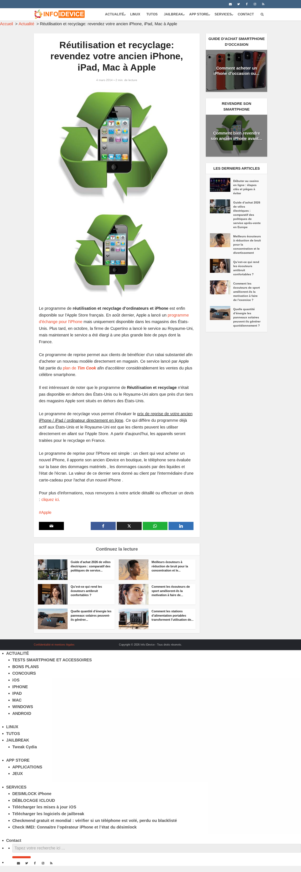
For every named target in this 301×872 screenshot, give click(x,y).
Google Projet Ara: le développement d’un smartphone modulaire (146, 643)
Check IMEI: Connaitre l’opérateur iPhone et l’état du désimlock (74, 827)
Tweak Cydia (24, 747)
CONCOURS (24, 673)
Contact (246, 14)
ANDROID (21, 713)
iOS (15, 680)
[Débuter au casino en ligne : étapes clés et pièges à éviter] (221, 185)
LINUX (135, 14)
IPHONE (20, 687)
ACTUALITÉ (114, 14)
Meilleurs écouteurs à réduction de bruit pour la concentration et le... (170, 566)
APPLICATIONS (27, 767)
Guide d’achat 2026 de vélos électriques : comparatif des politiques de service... (91, 566)
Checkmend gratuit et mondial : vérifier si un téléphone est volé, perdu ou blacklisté (94, 820)
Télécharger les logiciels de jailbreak (48, 813)
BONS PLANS (25, 666)
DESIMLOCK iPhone (31, 793)
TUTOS (152, 14)
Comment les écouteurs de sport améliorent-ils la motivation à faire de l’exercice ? (246, 292)
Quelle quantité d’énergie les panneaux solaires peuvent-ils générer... (91, 615)
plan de (79, 368)
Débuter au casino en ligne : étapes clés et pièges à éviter (246, 187)
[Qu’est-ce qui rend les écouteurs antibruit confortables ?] (221, 266)
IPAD (17, 693)
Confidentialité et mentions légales (54, 644)
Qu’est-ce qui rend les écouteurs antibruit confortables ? (86, 591)
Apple (46, 512)
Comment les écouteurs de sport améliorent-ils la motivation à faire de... (171, 591)
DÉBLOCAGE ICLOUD (33, 800)
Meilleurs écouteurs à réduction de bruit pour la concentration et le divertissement (247, 244)
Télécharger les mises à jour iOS (44, 807)
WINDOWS (22, 706)
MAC (17, 700)
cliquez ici (50, 499)
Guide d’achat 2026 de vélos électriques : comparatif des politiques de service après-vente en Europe (247, 215)
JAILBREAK (173, 14)
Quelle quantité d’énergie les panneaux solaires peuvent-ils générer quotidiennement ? (246, 317)
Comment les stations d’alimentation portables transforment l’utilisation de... (173, 615)
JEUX (17, 773)
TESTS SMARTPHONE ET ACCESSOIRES (52, 660)
